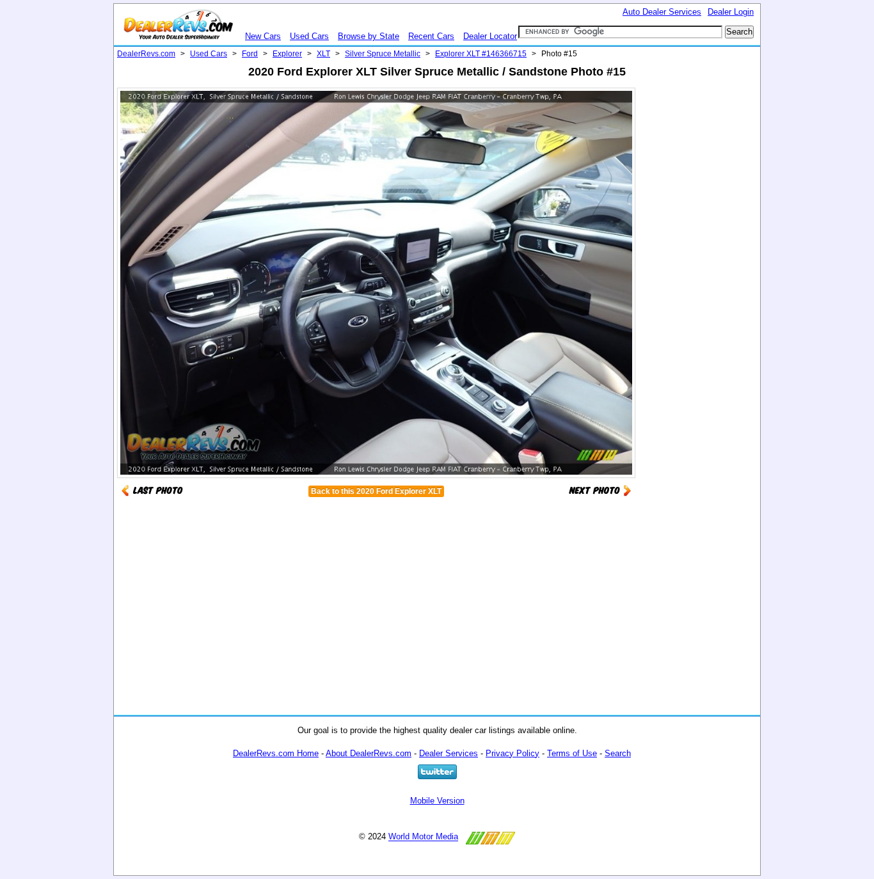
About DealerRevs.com (368, 753)
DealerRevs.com (146, 53)
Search (618, 753)
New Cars (263, 36)
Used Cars (309, 36)
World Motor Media (423, 837)
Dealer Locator (490, 36)
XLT (323, 53)
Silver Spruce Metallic (382, 53)
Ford (250, 53)
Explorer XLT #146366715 (481, 53)
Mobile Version (437, 800)
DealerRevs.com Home (276, 753)
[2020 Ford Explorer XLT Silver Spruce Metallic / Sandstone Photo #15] (600, 490)
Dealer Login (731, 12)
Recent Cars (431, 36)
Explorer (287, 53)
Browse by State (368, 36)
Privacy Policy (512, 753)
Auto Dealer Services (662, 12)
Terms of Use (572, 753)
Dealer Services (448, 753)
